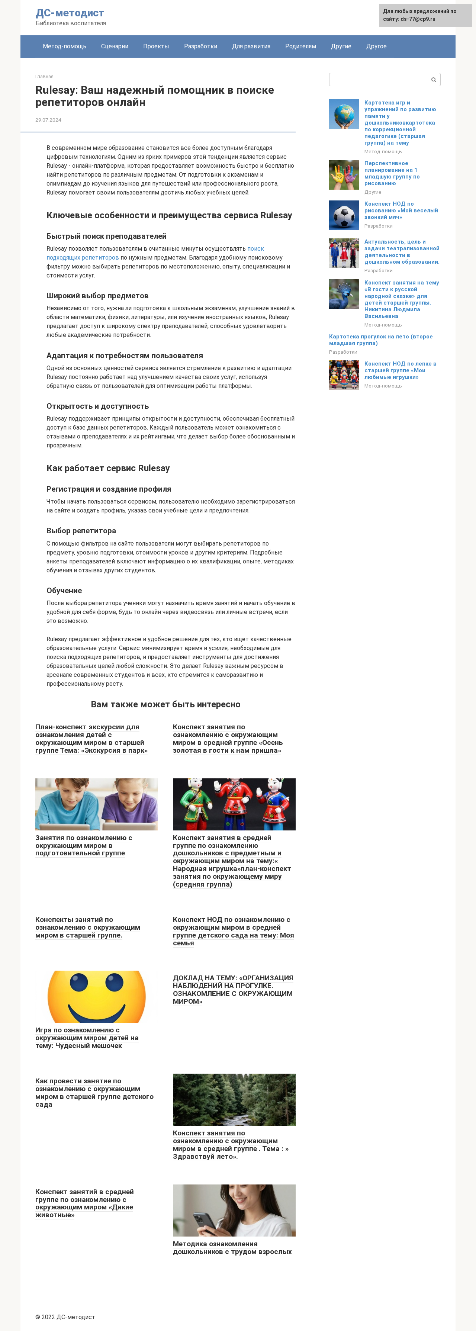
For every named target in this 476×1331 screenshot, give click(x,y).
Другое (376, 46)
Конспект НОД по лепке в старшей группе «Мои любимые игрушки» (400, 370)
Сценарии (114, 46)
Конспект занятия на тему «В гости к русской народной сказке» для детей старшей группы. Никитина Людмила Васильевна (401, 299)
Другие (341, 46)
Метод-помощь (64, 46)
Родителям (300, 46)
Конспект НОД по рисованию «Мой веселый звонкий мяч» (401, 210)
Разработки (200, 46)
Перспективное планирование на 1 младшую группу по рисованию (392, 173)
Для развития (251, 46)
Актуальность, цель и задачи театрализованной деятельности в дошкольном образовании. (402, 251)
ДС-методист (70, 13)
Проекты (156, 46)
